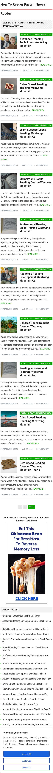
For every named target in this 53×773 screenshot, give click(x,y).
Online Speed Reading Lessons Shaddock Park (24, 684)
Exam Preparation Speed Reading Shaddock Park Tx (27, 689)
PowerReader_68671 (9, 71)
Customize (26, 761)
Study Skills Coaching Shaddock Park (20, 704)
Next (31, 507)
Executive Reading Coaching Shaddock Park (23, 699)
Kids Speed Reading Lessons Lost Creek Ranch (25, 629)
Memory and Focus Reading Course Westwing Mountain (36, 182)
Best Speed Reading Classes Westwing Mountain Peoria (32, 466)
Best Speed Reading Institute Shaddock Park (23, 663)
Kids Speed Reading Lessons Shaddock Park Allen (26, 714)
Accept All (26, 754)
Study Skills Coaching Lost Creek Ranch (21, 616)
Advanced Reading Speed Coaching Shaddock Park (26, 678)
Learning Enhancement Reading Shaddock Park (24, 668)
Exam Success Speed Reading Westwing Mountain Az (33, 133)
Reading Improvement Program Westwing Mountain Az (33, 372)
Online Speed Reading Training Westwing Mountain (33, 88)
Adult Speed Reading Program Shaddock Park (24, 719)
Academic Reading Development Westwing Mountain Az (34, 277)
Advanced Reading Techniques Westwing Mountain (33, 42)
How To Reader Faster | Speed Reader (23, 9)
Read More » (46, 65)
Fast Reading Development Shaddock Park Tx (24, 673)
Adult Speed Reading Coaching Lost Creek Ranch (25, 634)
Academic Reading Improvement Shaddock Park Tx (26, 709)
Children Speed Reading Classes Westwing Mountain (34, 326)
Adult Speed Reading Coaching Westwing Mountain (33, 421)
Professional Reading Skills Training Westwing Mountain (35, 228)
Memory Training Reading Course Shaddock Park (25, 694)
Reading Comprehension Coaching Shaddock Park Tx (27, 724)
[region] (26, 750)
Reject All (27, 768)
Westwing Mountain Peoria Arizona (36, 34)
